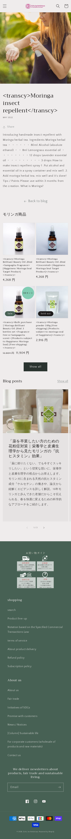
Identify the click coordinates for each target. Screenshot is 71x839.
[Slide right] (44, 527)
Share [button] (10, 126)
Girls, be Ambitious (30, 832)
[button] (5, 6)
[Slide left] (27, 527)
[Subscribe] (59, 787)
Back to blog (37, 201)
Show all (35, 366)
